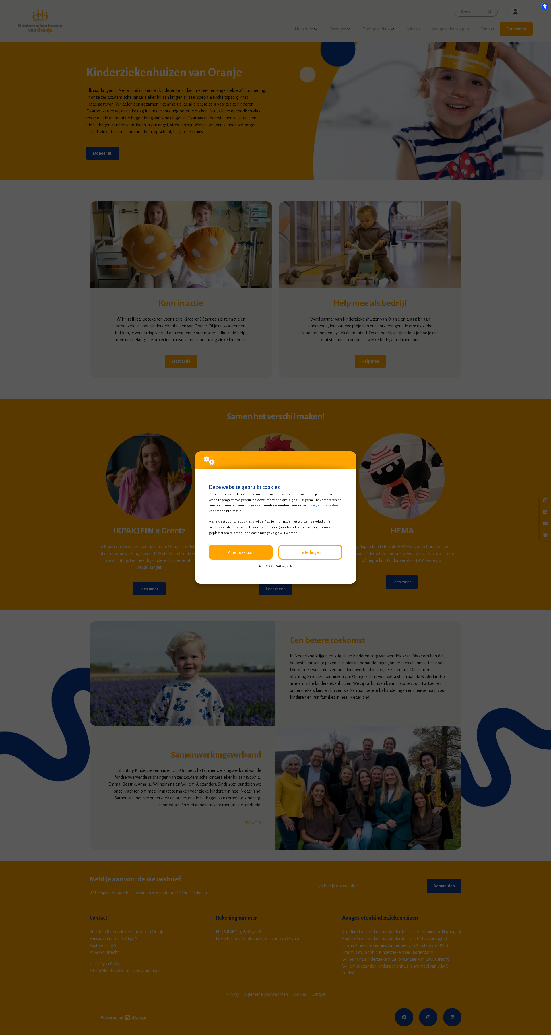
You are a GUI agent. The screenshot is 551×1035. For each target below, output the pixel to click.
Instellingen (310, 552)
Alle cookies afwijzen (275, 566)
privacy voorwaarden (322, 505)
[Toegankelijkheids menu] (544, 6)
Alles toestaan (241, 552)
